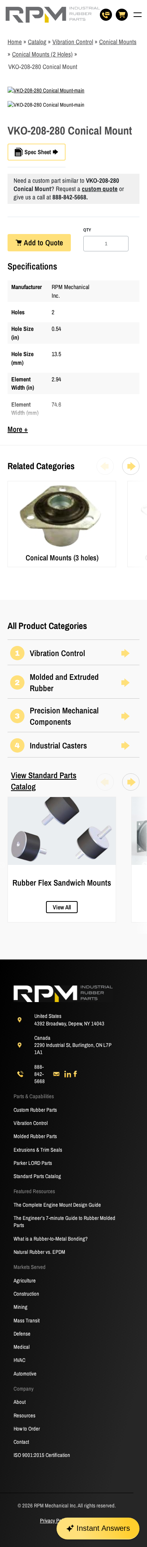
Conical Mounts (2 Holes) (42, 54)
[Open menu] (138, 15)
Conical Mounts (117, 41)
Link (12, 484)
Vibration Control (72, 41)
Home (15, 41)
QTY (87, 230)
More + (18, 429)
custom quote (100, 188)
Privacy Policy (54, 1520)
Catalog (37, 41)
